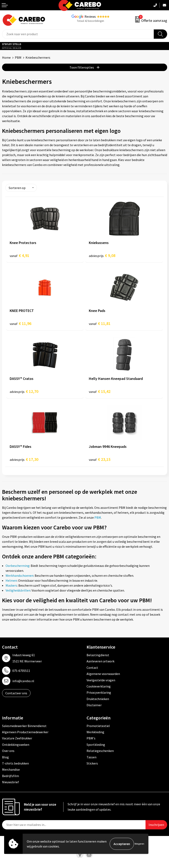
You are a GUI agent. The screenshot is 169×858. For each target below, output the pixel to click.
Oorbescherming (17, 566)
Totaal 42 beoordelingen (90, 21)
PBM (18, 57)
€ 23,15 (99, 459)
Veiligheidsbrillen (18, 590)
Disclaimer (94, 705)
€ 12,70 (24, 391)
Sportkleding (96, 744)
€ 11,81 (99, 323)
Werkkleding (95, 732)
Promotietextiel (98, 726)
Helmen (11, 580)
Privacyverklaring (99, 692)
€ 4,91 (19, 255)
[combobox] (78, 34)
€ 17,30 (24, 459)
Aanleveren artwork (100, 661)
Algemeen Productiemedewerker (25, 732)
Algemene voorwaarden (103, 674)
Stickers (92, 763)
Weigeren (139, 843)
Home (6, 57)
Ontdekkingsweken (15, 744)
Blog (5, 757)
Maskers (11, 585)
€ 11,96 (20, 323)
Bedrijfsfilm (10, 776)
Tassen (91, 757)
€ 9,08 (102, 255)
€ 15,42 (99, 391)
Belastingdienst (98, 655)
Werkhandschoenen (19, 575)
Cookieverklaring (99, 686)
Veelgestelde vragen (101, 680)
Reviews (90, 16)
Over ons (8, 751)
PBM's (91, 738)
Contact (92, 667)
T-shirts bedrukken (15, 763)
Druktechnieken (98, 699)
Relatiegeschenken (100, 751)
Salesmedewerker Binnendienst (24, 726)
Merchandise (11, 769)
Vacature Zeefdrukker (17, 738)
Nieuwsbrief (10, 782)
